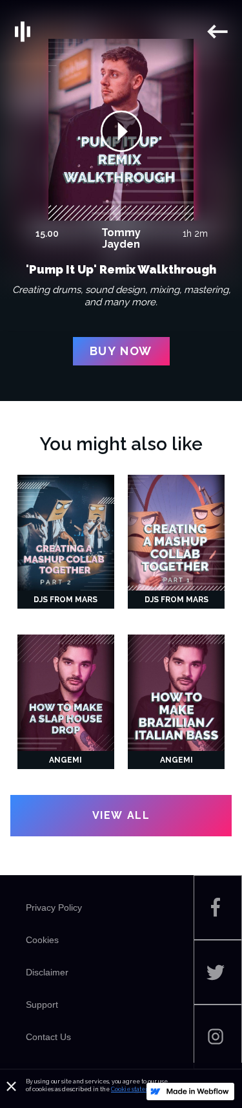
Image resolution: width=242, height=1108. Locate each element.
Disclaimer (47, 972)
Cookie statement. (136, 1089)
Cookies (42, 940)
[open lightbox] (121, 130)
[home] (108, 31)
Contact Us (48, 1037)
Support (42, 1004)
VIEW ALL (121, 815)
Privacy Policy (54, 907)
